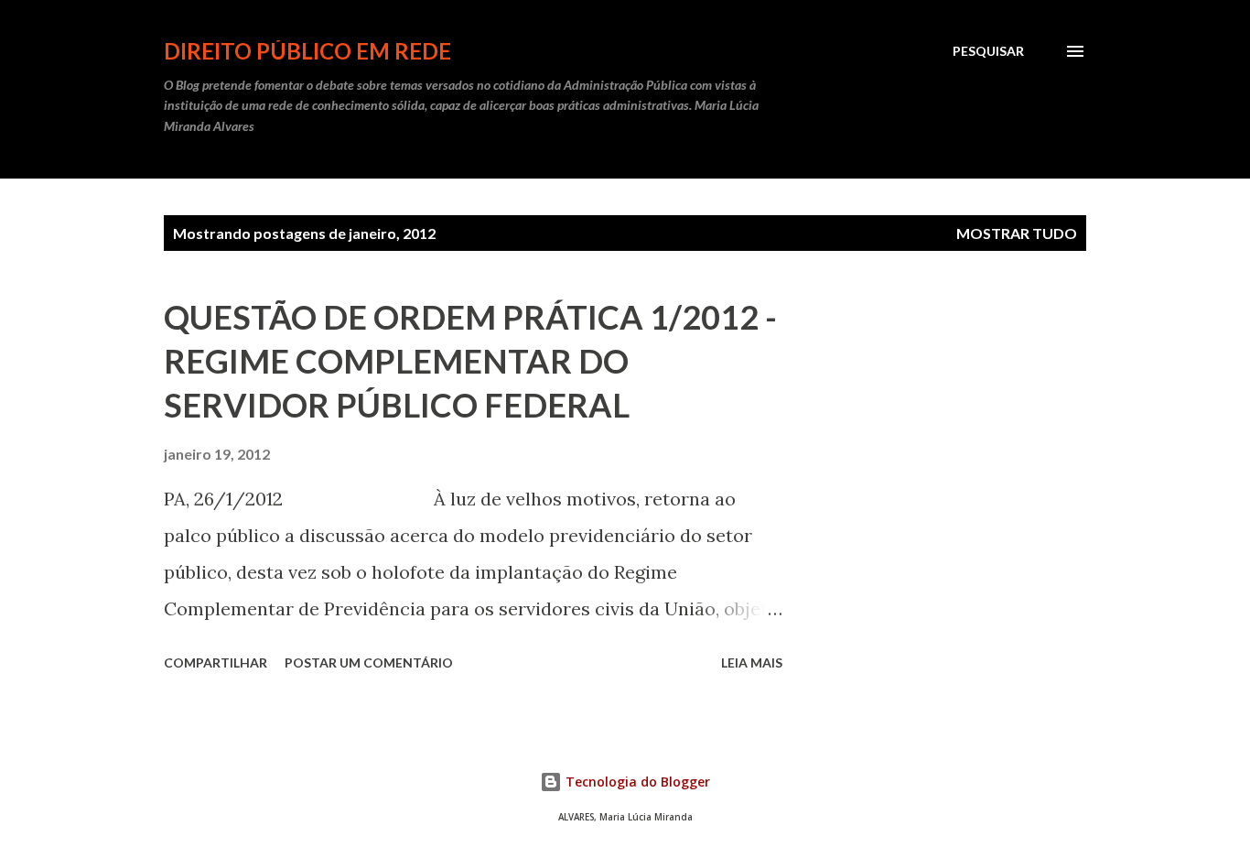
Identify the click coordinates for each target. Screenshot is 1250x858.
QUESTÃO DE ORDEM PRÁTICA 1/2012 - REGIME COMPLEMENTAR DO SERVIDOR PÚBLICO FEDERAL (470, 361)
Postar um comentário (369, 662)
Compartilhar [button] (215, 662)
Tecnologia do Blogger (636, 781)
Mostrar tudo (1016, 233)
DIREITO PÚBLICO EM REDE (307, 51)
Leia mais (751, 662)
